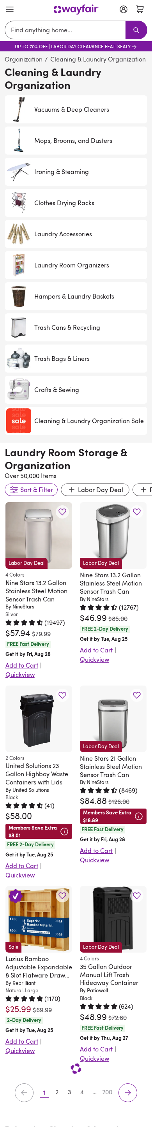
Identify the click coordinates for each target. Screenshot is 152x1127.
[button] (62, 512)
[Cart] (140, 9)
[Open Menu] (9, 9)
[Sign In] (123, 9)
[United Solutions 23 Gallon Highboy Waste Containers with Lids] (38, 719)
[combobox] (67, 30)
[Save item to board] (62, 512)
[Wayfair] (76, 9)
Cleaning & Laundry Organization (98, 59)
